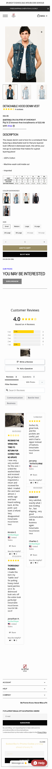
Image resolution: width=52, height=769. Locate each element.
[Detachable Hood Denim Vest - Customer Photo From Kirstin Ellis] (25, 353)
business (11, 403)
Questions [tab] (27, 376)
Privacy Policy (41, 732)
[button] (6, 16)
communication (15, 397)
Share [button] (13, 546)
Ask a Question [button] (26, 368)
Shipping (7, 120)
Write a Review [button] (26, 362)
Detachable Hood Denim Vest (13, 522)
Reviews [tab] (9, 376)
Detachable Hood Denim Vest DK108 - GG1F (13, 606)
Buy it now (25, 254)
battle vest (33, 397)
